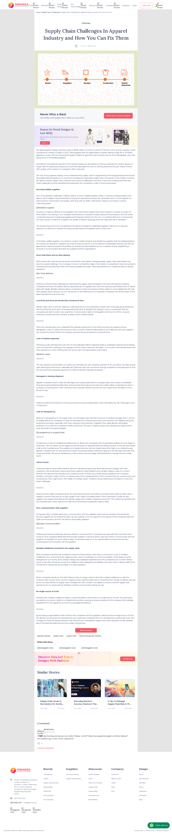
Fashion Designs (94, 774)
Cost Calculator (48, 795)
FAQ (112, 791)
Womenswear (143, 778)
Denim (141, 787)
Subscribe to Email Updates (118, 116)
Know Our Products (95, 783)
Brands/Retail (93, 799)
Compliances (47, 774)
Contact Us (127, 659)
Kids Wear (142, 783)
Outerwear (143, 791)
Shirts (141, 774)
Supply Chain (46, 12)
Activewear (143, 795)
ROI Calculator (48, 799)
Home (38, 12)
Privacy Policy (139, 830)
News (113, 787)
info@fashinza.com (30, 802)
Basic (141, 799)
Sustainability (48, 787)
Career (113, 783)
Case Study (47, 791)
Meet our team (116, 778)
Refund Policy (150, 830)
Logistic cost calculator (51, 783)
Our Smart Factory (72, 774)
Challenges (56, 12)
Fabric (91, 778)
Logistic (46, 778)
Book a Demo (86, 630)
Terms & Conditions (163, 830)
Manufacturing (94, 795)
